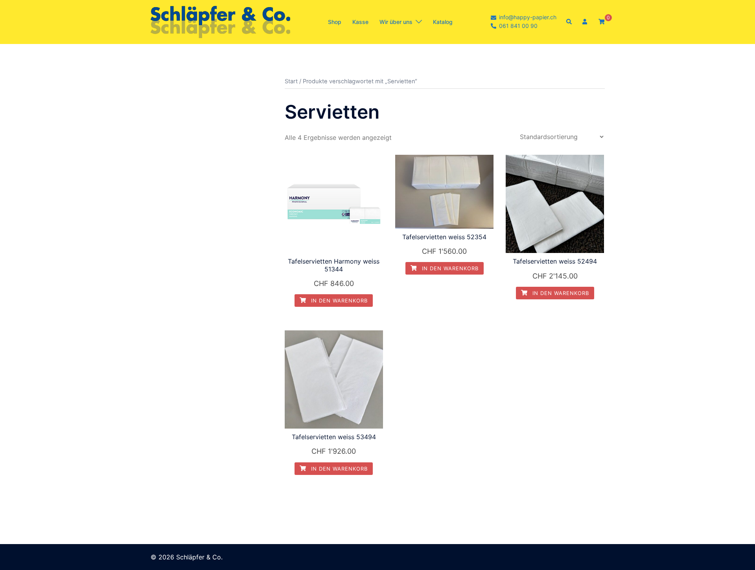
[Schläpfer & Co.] (220, 21)
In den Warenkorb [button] (338, 300)
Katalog (443, 21)
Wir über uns (395, 21)
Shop (334, 21)
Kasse (360, 21)
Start (291, 81)
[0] (601, 21)
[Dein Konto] (585, 22)
